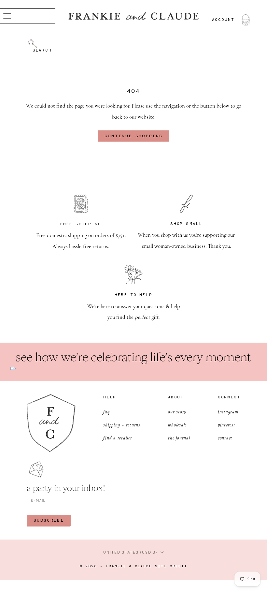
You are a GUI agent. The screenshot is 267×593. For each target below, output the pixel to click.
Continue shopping (134, 136)
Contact (225, 438)
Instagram (228, 411)
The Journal (179, 438)
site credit (171, 566)
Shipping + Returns (121, 425)
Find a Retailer (117, 438)
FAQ (106, 411)
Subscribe (49, 520)
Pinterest (226, 425)
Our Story (177, 411)
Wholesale (177, 425)
